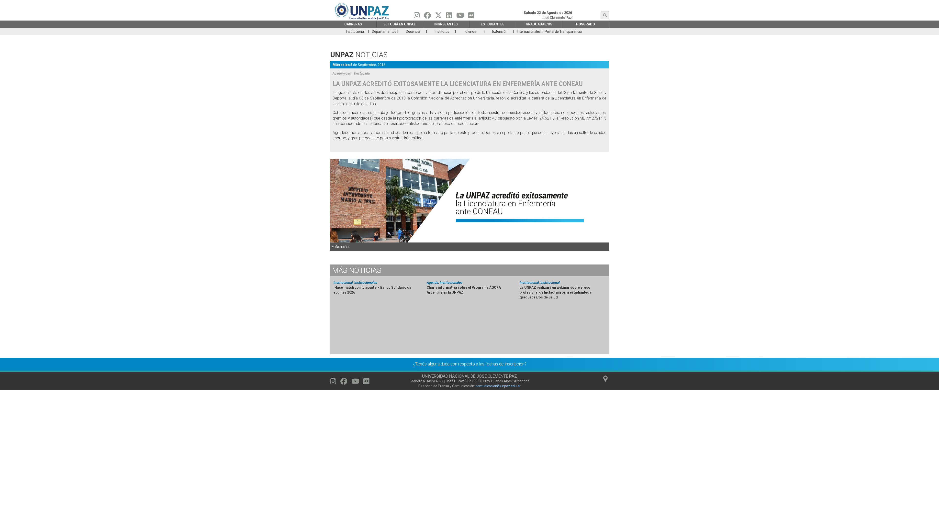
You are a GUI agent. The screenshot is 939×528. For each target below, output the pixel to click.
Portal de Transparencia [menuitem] (563, 31)
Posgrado (585, 24)
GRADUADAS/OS (539, 24)
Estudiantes (492, 24)
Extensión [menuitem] (499, 31)
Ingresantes (446, 24)
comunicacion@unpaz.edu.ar (498, 386)
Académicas (342, 73)
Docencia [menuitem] (413, 31)
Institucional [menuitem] (355, 31)
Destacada (362, 73)
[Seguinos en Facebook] (427, 17)
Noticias (356, 270)
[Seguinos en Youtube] (460, 17)
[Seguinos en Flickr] (471, 17)
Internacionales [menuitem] (529, 31)
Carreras (353, 24)
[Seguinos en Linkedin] (449, 17)
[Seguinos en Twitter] (438, 17)
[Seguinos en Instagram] (417, 17)
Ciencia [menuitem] (471, 31)
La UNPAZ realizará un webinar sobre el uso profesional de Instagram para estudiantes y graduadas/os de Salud (556, 292)
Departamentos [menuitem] (384, 31)
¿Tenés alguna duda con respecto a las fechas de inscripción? (469, 364)
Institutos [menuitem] (442, 31)
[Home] (362, 11)
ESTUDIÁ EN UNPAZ (399, 24)
